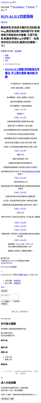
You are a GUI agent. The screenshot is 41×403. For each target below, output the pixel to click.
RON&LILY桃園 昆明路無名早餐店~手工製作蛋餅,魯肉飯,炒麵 (22, 73)
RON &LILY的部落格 (17, 16)
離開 (12, 399)
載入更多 (4, 291)
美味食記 (17, 281)
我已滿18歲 (5, 399)
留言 (25, 275)
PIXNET (10, 371)
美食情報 (18, 51)
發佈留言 (4, 304)
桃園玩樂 (17, 283)
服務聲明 (23, 373)
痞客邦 (20, 275)
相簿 (6, 55)
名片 (6, 60)
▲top (3, 287)
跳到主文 (4, 22)
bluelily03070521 (7, 263)
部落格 (7, 58)
